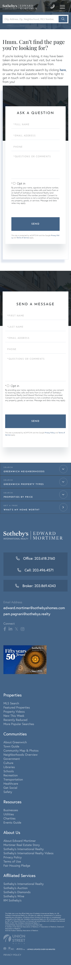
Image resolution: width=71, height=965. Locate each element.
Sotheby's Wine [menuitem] (13, 896)
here (63, 70)
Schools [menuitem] (8, 771)
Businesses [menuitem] (10, 810)
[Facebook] (4, 629)
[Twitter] (16, 629)
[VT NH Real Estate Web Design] (35, 939)
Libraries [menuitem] (9, 767)
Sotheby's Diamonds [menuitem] (17, 892)
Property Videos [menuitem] (14, 711)
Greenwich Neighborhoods (24, 472)
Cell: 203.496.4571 (39, 570)
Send (35, 224)
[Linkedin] (10, 629)
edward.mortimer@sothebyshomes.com (34, 607)
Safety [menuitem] (7, 792)
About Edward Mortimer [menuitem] (19, 841)
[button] (63, 19)
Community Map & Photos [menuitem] (21, 750)
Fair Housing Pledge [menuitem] (16, 865)
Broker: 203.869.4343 (38, 585)
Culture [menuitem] (8, 763)
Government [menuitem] (11, 759)
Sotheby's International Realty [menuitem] (23, 849)
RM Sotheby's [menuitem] (12, 900)
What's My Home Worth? (22, 510)
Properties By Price (18, 497)
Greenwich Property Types (24, 484)
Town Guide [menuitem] (11, 746)
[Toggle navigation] (62, 7)
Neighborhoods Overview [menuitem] (20, 754)
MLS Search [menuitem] (11, 703)
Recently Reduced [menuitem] (15, 720)
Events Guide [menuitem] (12, 822)
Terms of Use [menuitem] (12, 861)
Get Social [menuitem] (10, 788)
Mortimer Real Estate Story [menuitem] (21, 845)
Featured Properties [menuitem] (16, 707)
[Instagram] (22, 629)
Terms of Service (23, 238)
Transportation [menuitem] (13, 779)
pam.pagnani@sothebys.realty (26, 613)
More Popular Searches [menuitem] (18, 724)
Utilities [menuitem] (8, 814)
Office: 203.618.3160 (38, 558)
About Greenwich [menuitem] (15, 742)
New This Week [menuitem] (13, 716)
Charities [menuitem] (9, 818)
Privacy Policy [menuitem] (12, 857)
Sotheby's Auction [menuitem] (15, 888)
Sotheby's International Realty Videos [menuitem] (28, 853)
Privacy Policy (50, 433)
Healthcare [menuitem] (10, 783)
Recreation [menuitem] (10, 775)
